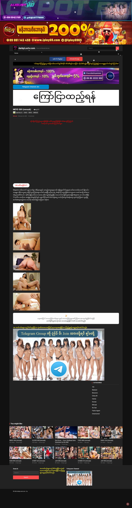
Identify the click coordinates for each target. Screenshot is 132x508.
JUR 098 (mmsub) (60, 461)
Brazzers (95, 393)
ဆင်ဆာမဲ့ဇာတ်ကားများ (74, 58)
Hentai (94, 399)
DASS (25, 112)
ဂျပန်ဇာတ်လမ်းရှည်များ (57, 58)
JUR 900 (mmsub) (106, 461)
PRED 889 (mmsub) (84, 440)
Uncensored (96, 414)
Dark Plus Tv (19, 112)
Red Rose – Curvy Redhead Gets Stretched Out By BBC (65, 441)
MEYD (30, 112)
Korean (94, 402)
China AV (95, 396)
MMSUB (35, 112)
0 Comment (31, 116)
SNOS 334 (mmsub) (107, 440)
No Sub (94, 408)
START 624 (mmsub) (38, 461)
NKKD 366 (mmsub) (15, 440)
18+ (93, 387)
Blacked (94, 390)
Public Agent (96, 411)
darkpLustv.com (26, 48)
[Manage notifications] (127, 504)
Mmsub (15, 116)
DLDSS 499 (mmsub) (39, 440)
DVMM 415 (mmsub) (84, 461)
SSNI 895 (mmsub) (15, 461)
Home (16, 53)
